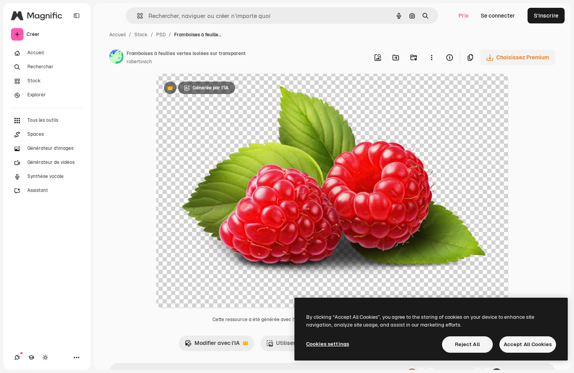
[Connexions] (17, 357)
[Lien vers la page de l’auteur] (116, 58)
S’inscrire (546, 15)
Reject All (467, 344)
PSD (161, 35)
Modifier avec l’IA (212, 345)
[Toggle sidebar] (76, 15)
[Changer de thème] (45, 357)
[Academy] (31, 357)
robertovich (139, 62)
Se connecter (498, 15)
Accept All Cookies (528, 344)
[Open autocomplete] (137, 16)
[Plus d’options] (431, 57)
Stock (141, 35)
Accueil (117, 35)
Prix (463, 15)
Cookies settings (327, 344)
